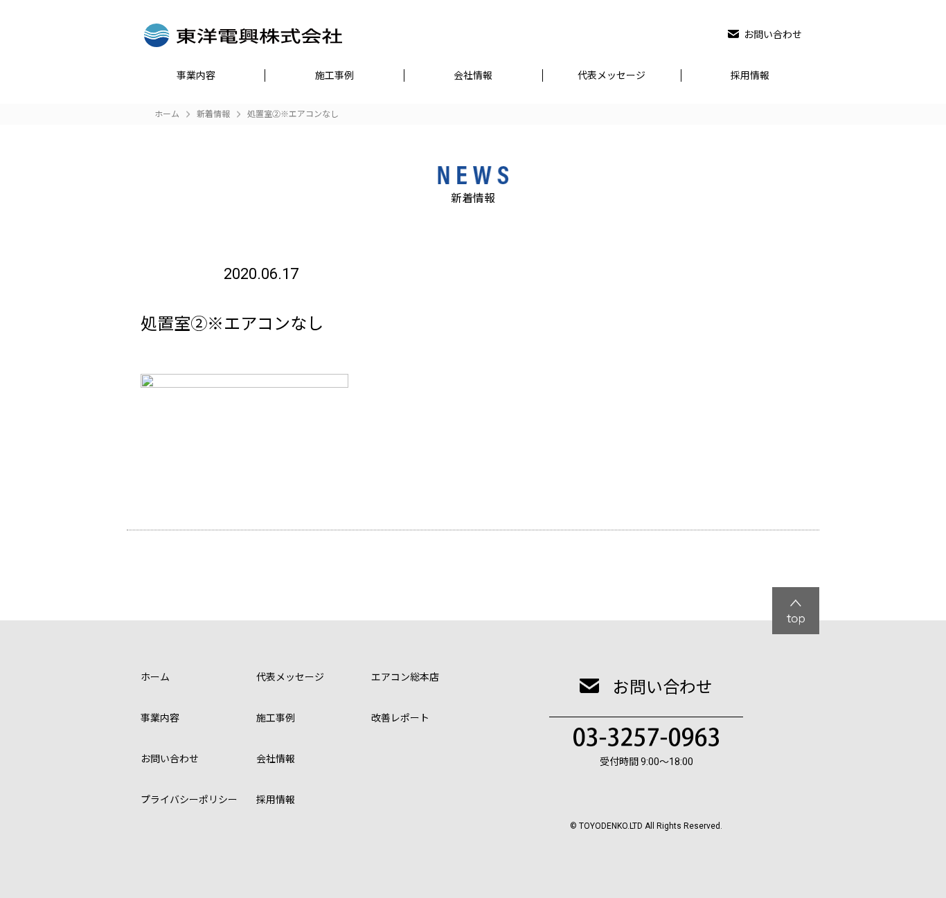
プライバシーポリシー (189, 799)
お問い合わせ (773, 34)
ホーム (155, 677)
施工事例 (334, 75)
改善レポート (400, 718)
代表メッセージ (611, 75)
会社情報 (473, 75)
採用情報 (750, 75)
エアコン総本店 (405, 677)
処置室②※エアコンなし (293, 114)
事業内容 (196, 75)
